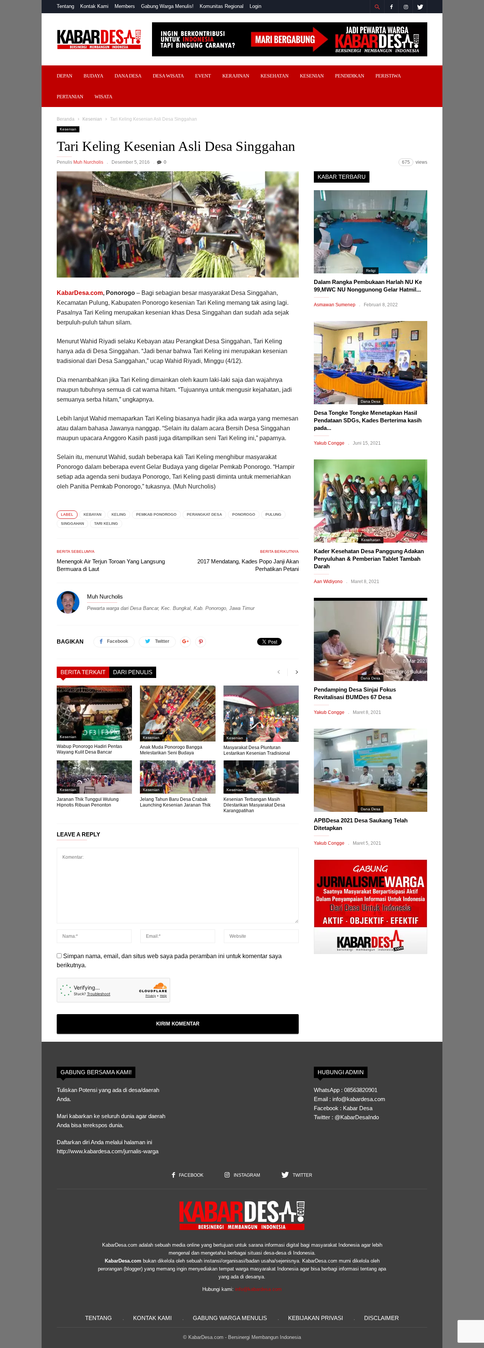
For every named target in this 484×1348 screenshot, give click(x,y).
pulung (273, 514)
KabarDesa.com (80, 293)
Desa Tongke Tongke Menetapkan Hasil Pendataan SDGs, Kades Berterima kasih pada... (368, 420)
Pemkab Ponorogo (156, 514)
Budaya (93, 76)
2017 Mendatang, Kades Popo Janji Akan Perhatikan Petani (248, 565)
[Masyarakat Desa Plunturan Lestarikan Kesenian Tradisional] (261, 714)
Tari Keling (106, 523)
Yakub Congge (329, 443)
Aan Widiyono (328, 581)
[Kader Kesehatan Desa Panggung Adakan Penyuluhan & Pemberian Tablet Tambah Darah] (370, 501)
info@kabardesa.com (258, 1289)
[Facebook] (391, 6)
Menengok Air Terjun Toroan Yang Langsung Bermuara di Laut (111, 565)
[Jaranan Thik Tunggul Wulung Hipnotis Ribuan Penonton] (94, 777)
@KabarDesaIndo (357, 1117)
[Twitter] (420, 6)
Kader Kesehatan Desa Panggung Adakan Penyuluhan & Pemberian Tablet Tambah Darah (369, 558)
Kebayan (92, 514)
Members (125, 6)
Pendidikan (349, 76)
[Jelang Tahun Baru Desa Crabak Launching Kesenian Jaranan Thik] (177, 777)
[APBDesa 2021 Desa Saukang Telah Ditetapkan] (370, 770)
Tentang (65, 6)
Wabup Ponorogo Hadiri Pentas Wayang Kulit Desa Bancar (89, 749)
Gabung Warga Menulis (230, 1318)
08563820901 (360, 1090)
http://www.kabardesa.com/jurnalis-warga (107, 1151)
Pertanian (70, 96)
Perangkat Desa (204, 514)
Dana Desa (128, 76)
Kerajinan (235, 76)
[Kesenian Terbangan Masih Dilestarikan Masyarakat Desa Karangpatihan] (261, 777)
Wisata (103, 96)
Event (203, 76)
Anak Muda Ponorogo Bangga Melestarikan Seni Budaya (171, 750)
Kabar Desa (357, 1108)
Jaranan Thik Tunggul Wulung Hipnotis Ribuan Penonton (88, 802)
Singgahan (72, 523)
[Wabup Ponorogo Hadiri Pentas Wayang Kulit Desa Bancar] (94, 713)
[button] (377, 6)
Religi (370, 270)
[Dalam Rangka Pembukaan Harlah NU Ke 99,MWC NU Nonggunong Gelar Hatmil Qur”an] (370, 231)
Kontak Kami (94, 6)
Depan (64, 76)
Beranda (65, 119)
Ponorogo (243, 514)
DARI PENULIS (132, 672)
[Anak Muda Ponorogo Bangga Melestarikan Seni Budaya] (177, 714)
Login (255, 6)
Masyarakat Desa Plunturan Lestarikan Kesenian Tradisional (256, 750)
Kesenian (312, 76)
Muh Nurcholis (88, 162)
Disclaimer (381, 1318)
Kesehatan (275, 76)
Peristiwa (388, 76)
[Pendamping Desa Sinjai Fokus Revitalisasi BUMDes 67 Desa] (370, 639)
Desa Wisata (168, 76)
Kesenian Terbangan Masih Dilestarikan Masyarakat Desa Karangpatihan (254, 805)
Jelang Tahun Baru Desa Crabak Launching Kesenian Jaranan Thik (175, 802)
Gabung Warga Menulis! (167, 6)
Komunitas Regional (222, 6)
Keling (119, 514)
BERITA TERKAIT (82, 672)
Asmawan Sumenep (334, 304)
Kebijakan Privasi (315, 1318)
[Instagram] (406, 6)
